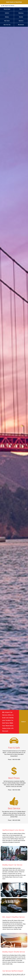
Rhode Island (7, 9)
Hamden (21, 17)
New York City (7, 24)
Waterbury (21, 13)
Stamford (21, 20)
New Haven (7, 20)
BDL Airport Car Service (8, 5)
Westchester (21, 24)
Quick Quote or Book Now (14, 2)
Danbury (7, 17)
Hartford (7, 13)
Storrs (20, 9)
